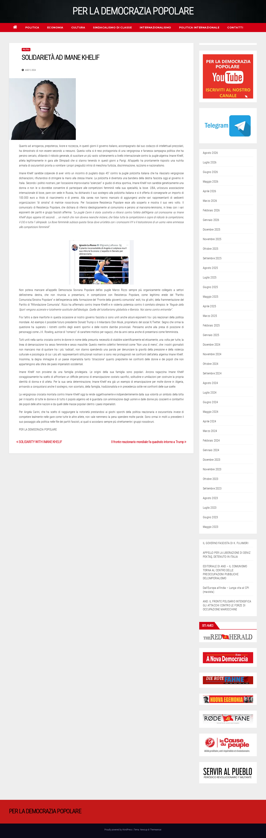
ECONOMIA (55, 27)
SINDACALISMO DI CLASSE (112, 27)
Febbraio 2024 (211, 440)
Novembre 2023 (212, 469)
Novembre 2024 (212, 354)
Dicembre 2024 (211, 344)
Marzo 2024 (210, 431)
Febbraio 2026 (211, 210)
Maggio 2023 (210, 527)
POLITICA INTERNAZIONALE (199, 27)
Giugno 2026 (210, 172)
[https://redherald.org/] (228, 636)
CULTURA (78, 27)
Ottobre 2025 (210, 248)
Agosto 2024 (210, 383)
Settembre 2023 (212, 488)
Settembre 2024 (212, 373)
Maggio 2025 (210, 296)
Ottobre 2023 (210, 479)
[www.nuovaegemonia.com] (228, 699)
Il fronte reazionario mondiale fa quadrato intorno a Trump (147, 442)
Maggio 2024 (210, 411)
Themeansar (155, 829)
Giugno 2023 (210, 517)
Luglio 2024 (209, 392)
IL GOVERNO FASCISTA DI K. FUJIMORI (225, 543)
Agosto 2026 (210, 153)
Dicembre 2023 (211, 459)
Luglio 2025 (209, 277)
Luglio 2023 (209, 507)
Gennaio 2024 (211, 450)
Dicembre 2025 (211, 229)
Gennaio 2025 (211, 335)
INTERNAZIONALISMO (155, 27)
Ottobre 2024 (210, 364)
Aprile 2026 (209, 191)
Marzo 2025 (210, 316)
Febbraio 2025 (211, 325)
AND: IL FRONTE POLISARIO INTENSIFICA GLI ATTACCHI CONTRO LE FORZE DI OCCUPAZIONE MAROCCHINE (227, 605)
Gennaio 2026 (211, 220)
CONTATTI (235, 27)
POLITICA (32, 27)
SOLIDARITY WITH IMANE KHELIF (40, 442)
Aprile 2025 (209, 306)
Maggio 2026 (210, 181)
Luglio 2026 (209, 162)
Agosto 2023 (210, 498)
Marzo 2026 (210, 200)
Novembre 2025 (212, 239)
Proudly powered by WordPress (118, 829)
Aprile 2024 (209, 421)
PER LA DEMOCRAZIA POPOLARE (133, 11)
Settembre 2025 (212, 258)
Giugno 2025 (210, 287)
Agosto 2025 (210, 268)
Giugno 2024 (210, 402)
